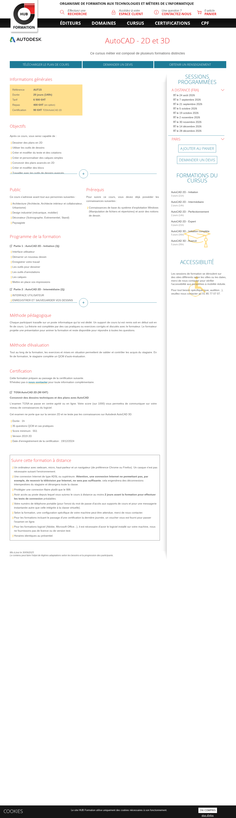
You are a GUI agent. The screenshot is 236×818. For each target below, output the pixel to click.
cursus (135, 23)
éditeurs (70, 23)
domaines (104, 23)
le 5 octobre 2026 (186, 108)
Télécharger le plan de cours (46, 65)
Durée (16, 94)
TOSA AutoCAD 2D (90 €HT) (31, 392)
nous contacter (38, 382)
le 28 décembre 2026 (189, 130)
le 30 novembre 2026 (189, 121)
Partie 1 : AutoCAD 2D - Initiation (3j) (36, 245)
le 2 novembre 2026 (188, 117)
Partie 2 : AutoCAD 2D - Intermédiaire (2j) (39, 289)
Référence (18, 89)
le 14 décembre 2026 (189, 126)
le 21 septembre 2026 (189, 104)
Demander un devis (118, 65)
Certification (19, 110)
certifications (172, 23)
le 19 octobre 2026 (187, 112)
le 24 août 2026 (185, 95)
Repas (16, 104)
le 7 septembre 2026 (188, 99)
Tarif (14, 99)
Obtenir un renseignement (190, 65)
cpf (205, 23)
